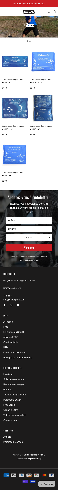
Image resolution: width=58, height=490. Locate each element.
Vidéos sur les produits (14, 415)
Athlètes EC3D (10, 337)
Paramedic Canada (13, 442)
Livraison (8, 374)
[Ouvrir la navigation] (4, 12)
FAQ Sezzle (9, 405)
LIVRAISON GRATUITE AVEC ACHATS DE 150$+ (29, 3)
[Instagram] (11, 305)
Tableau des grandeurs (14, 394)
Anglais (7, 437)
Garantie (7, 389)
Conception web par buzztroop (29, 459)
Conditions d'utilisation (14, 352)
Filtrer (29, 41)
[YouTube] (18, 305)
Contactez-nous (11, 420)
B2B (5, 347)
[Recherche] (49, 12)
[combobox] (28, 237)
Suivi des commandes (14, 379)
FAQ (5, 327)
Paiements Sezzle (12, 400)
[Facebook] (4, 305)
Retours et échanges (13, 384)
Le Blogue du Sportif (13, 332)
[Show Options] (49, 237)
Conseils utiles (10, 410)
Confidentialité (10, 342)
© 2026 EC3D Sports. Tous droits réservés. (29, 454)
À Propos (8, 322)
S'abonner (29, 247)
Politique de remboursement (17, 357)
